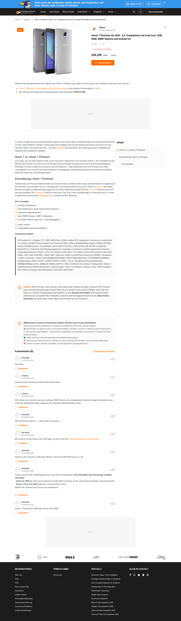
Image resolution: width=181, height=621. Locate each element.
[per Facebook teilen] (130, 575)
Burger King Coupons (99, 595)
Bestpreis (60, 148)
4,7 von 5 (93, 190)
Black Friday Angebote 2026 (102, 602)
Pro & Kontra (127, 164)
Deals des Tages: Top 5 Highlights (104, 575)
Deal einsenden (156, 12)
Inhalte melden (21, 595)
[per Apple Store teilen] (139, 575)
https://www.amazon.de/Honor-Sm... (84, 439)
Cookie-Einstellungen (23, 610)
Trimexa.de (57, 575)
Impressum (19, 591)
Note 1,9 (100, 187)
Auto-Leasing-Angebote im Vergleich (105, 583)
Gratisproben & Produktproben (103, 587)
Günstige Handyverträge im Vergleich (105, 579)
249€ (97, 88)
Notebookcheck (46, 196)
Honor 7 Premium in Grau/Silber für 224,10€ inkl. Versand (44, 88)
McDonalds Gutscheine (100, 591)
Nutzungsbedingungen (24, 598)
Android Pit (40, 193)
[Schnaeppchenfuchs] (25, 11)
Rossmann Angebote (99, 598)
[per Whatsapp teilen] (134, 575)
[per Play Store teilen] (143, 575)
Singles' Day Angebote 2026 (102, 606)
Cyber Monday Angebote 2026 (103, 610)
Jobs (17, 579)
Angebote (27, 20)
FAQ (16, 583)
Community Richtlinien (23, 606)
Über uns (18, 575)
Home (17, 20)
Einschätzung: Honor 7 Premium (133, 157)
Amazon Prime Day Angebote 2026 (105, 614)
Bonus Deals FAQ (22, 587)
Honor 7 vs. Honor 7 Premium (132, 150)
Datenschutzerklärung (23, 602)
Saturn (113, 55)
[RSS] (148, 575)
